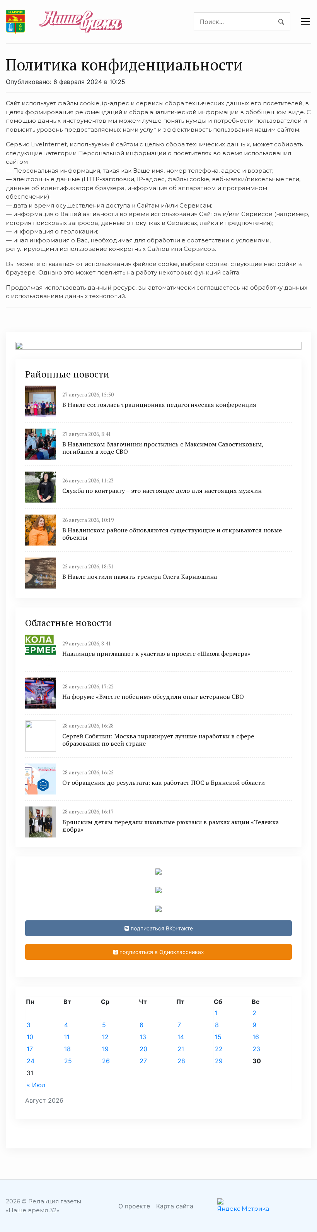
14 (180, 1037)
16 (255, 1037)
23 (256, 1049)
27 (143, 1061)
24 (30, 1061)
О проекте (134, 1206)
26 (106, 1061)
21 (180, 1049)
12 (105, 1037)
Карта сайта (174, 1206)
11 (67, 1037)
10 (30, 1037)
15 (218, 1037)
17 (30, 1049)
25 (68, 1061)
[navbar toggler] (305, 21)
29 (219, 1061)
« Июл (36, 1085)
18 (67, 1049)
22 (219, 1049)
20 (143, 1049)
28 (181, 1061)
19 (105, 1049)
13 (143, 1037)
